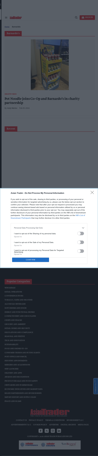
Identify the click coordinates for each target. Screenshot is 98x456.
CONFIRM (30, 260)
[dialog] (49, 228)
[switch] (80, 233)
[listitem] (49, 228)
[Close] (93, 193)
